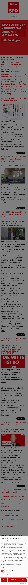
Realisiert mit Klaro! (23, 583)
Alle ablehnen (4, 580)
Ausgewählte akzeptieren (13, 580)
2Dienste (7, 575)
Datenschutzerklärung (6, 566)
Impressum (3, 567)
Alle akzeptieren (23, 580)
